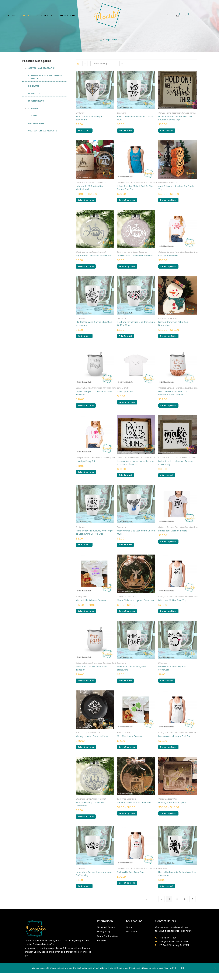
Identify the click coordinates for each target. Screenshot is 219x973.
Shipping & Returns (106, 927)
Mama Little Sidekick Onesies (91, 600)
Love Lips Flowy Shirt (86, 461)
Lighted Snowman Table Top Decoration (173, 324)
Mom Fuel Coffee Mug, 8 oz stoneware (131, 668)
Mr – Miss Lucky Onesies (129, 736)
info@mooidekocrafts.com (174, 941)
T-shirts (156, 182)
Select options (86, 200)
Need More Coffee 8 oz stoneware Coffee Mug (94, 874)
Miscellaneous (94, 732)
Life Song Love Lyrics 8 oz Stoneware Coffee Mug (136, 324)
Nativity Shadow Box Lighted (172, 802)
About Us (101, 940)
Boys (119, 388)
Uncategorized (36, 123)
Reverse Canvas (189, 113)
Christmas (80, 182)
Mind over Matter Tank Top (172, 600)
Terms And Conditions (107, 936)
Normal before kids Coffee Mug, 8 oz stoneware (177, 874)
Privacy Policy (103, 931)
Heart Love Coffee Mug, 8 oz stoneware (90, 118)
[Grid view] (78, 63)
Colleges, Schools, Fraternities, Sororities (134, 182)
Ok (182, 968)
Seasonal (101, 252)
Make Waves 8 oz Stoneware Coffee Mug (136, 532)
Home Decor (91, 182)
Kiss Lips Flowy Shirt (168, 255)
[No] (215, 968)
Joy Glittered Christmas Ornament (135, 255)
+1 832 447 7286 (168, 937)
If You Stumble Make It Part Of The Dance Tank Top (135, 188)
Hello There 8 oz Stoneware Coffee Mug (135, 118)
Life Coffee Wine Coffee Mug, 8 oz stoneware (94, 324)
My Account (131, 931)
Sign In (129, 927)
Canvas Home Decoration (169, 113)
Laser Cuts (102, 182)
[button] (185, 61)
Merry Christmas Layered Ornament (136, 600)
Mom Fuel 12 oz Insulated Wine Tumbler (91, 668)
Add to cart (84, 130)
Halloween (163, 182)
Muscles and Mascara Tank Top (174, 736)
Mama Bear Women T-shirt (172, 530)
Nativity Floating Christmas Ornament (90, 804)
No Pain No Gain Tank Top (130, 872)
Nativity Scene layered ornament (134, 802)
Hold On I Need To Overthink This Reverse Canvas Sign (175, 118)
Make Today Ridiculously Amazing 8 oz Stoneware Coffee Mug (94, 532)
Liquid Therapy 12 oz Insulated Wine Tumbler (94, 393)
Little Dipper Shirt (126, 391)
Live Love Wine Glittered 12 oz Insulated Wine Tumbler (173, 393)
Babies (79, 596)
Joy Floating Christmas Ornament (93, 255)
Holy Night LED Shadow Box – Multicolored (90, 188)
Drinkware (80, 113)
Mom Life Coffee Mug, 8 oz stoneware (172, 668)
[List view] (84, 63)
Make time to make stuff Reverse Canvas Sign (175, 463)
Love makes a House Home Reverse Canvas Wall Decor (135, 463)
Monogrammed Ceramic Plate (92, 736)
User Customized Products (42, 131)
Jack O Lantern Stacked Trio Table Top (176, 188)
